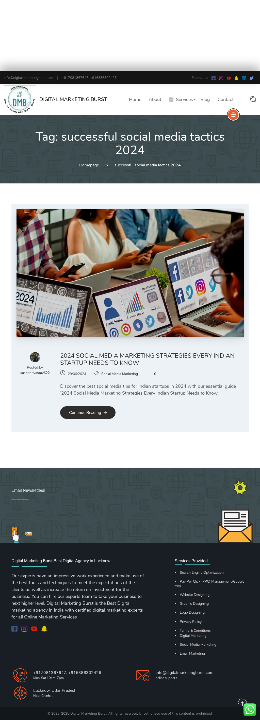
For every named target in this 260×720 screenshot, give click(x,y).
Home (135, 99)
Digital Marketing (193, 635)
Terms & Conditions (195, 630)
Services (184, 99)
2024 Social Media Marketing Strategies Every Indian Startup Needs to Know (147, 359)
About (155, 99)
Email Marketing (192, 653)
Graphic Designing (194, 603)
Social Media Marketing (119, 373)
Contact (226, 99)
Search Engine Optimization (202, 572)
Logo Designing (192, 612)
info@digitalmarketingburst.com (29, 77)
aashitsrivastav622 (35, 372)
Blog (205, 99)
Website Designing (194, 594)
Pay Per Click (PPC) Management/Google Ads (209, 583)
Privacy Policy (191, 621)
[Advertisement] (130, 35)
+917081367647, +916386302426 (67, 672)
